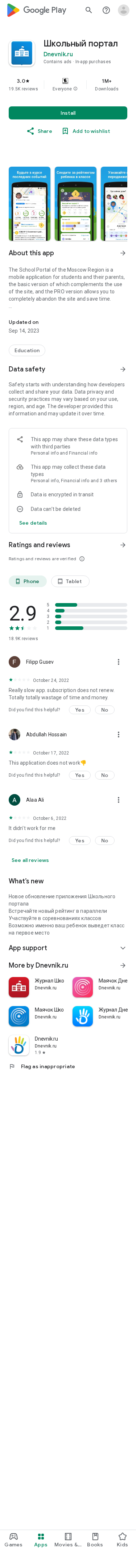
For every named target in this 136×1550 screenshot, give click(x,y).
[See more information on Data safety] (123, 369)
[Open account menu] (123, 10)
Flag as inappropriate (42, 1066)
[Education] (27, 350)
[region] (68, 85)
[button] (75, 88)
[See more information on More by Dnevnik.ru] (123, 965)
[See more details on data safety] (33, 523)
